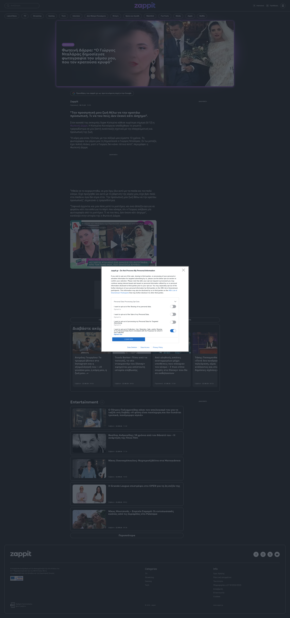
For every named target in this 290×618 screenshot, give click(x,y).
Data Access (145, 347)
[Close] (184, 271)
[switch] (173, 306)
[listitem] (145, 301)
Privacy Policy (158, 347)
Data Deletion (132, 347)
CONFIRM (128, 339)
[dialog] (145, 309)
